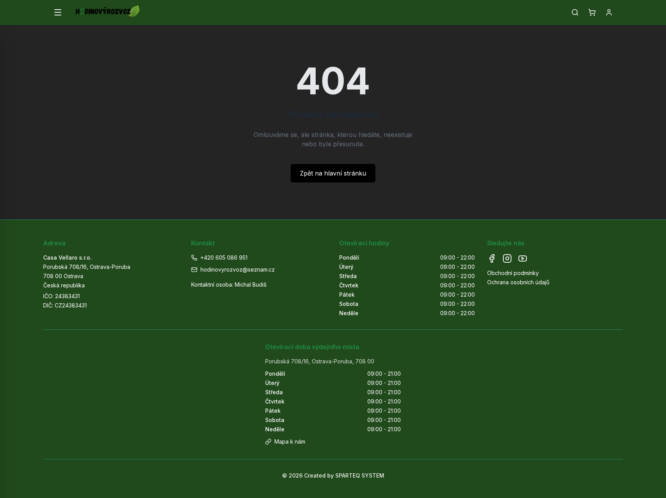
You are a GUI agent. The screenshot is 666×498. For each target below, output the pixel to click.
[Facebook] (491, 258)
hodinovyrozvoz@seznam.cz (237, 269)
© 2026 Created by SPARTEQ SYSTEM (333, 475)
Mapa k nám (289, 441)
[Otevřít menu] (57, 12)
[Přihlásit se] (609, 12)
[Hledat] (575, 12)
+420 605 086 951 (223, 257)
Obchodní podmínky (513, 273)
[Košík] (592, 12)
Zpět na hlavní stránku (333, 173)
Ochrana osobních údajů (518, 282)
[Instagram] (507, 258)
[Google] (522, 258)
